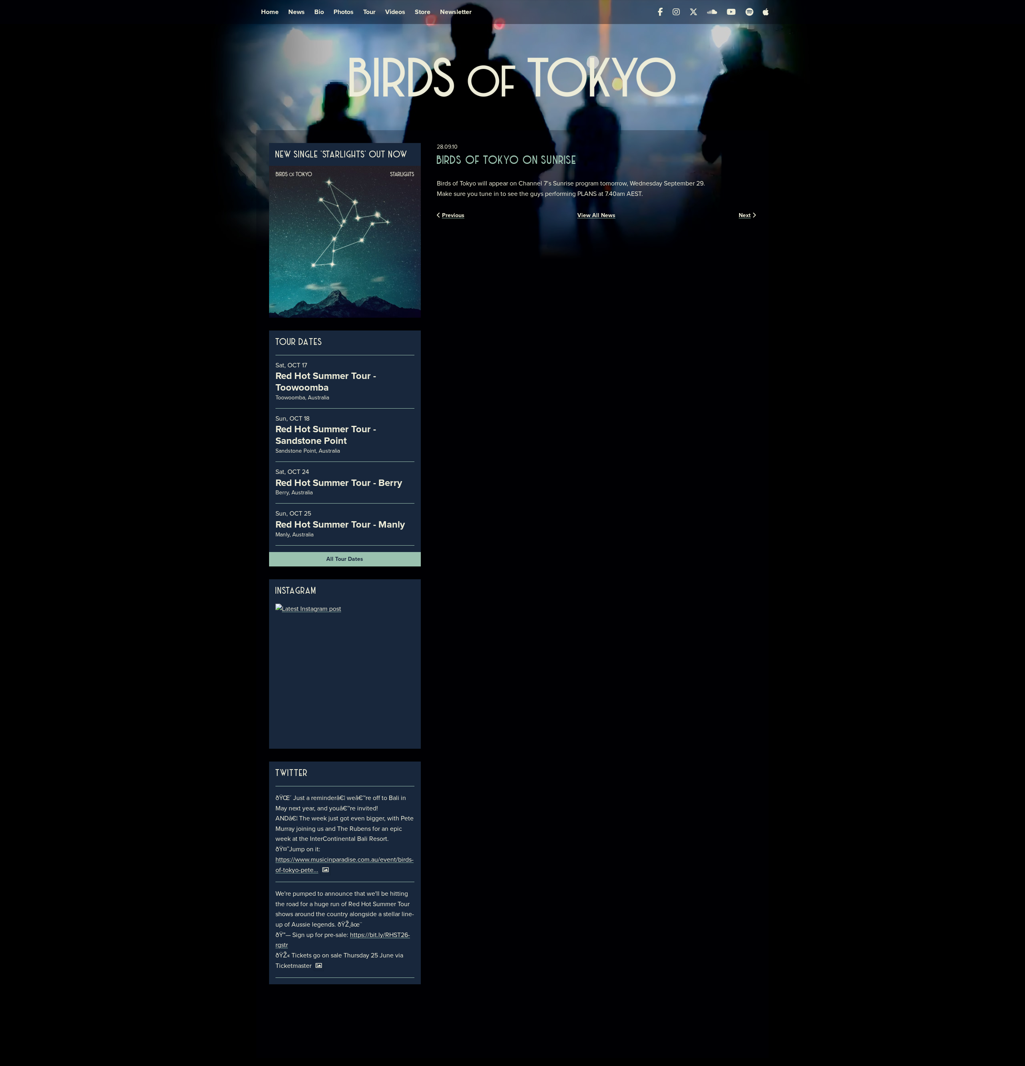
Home (270, 11)
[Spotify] (749, 12)
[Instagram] (676, 12)
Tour (369, 11)
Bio (319, 11)
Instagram (295, 591)
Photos (344, 11)
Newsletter (456, 11)
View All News (596, 216)
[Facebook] (660, 12)
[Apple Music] (766, 12)
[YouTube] (731, 12)
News (296, 11)
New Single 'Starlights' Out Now (341, 155)
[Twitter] (693, 12)
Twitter (291, 773)
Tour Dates (298, 342)
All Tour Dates (344, 559)
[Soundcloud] (712, 12)
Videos (395, 11)
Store (422, 11)
